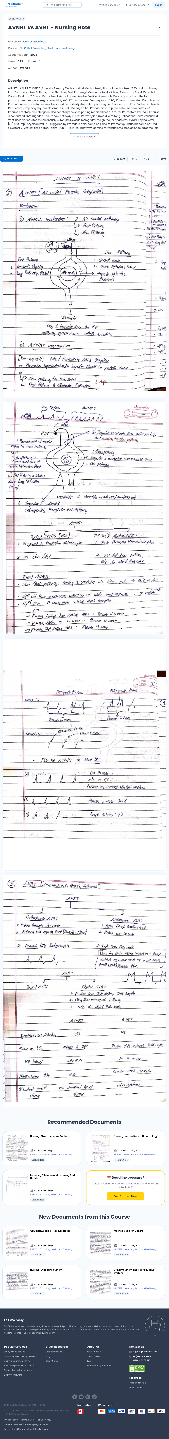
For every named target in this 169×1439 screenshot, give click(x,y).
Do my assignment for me (17, 1361)
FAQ (89, 1361)
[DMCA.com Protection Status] (147, 1368)
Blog (48, 1356)
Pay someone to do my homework (21, 1356)
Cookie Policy (41, 1429)
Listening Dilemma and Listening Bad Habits (52, 1177)
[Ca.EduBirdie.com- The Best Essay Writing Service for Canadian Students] (80, 1413)
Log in (158, 5)
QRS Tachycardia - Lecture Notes (50, 1230)
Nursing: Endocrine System (46, 1269)
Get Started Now (125, 1196)
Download (13, 158)
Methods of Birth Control (129, 1230)
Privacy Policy (11, 1419)
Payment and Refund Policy (18, 1429)
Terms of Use (27, 1419)
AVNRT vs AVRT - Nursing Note (49, 27)
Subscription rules (13, 1424)
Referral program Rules (36, 1424)
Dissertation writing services (18, 1370)
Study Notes (52, 1361)
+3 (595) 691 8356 (142, 1356)
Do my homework (13, 1374)
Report (121, 159)
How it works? (94, 1351)
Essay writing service (14, 1351)
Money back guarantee (99, 1365)
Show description (86, 136)
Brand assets (135, 1387)
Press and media (137, 1382)
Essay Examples (54, 1351)
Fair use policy (44, 1419)
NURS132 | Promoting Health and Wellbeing (47, 48)
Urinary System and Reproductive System (134, 1271)
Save (163, 159)
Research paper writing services (20, 1365)
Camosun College (34, 41)
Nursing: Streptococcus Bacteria (50, 1136)
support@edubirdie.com (42, 1332)
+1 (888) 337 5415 (141, 1360)
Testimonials (93, 1356)
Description (18, 80)
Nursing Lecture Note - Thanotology (135, 1136)
